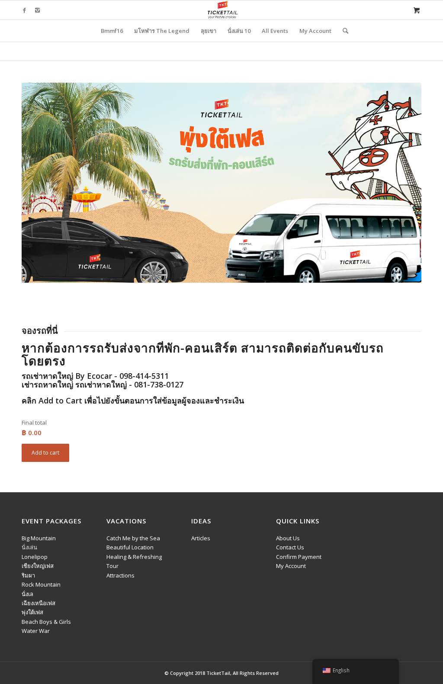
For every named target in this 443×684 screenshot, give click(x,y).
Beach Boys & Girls (46, 622)
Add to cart (45, 452)
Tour (112, 566)
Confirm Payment (298, 557)
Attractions (120, 575)
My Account (291, 566)
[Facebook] (24, 9)
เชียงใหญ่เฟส (38, 566)
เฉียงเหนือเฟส (38, 603)
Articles (200, 538)
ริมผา (28, 575)
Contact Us (290, 547)
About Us (288, 538)
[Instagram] (37, 9)
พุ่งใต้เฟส (32, 612)
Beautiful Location (130, 547)
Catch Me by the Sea (133, 538)
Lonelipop (35, 557)
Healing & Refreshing (134, 557)
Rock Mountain (41, 584)
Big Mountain (39, 538)
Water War (36, 631)
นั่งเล (27, 594)
